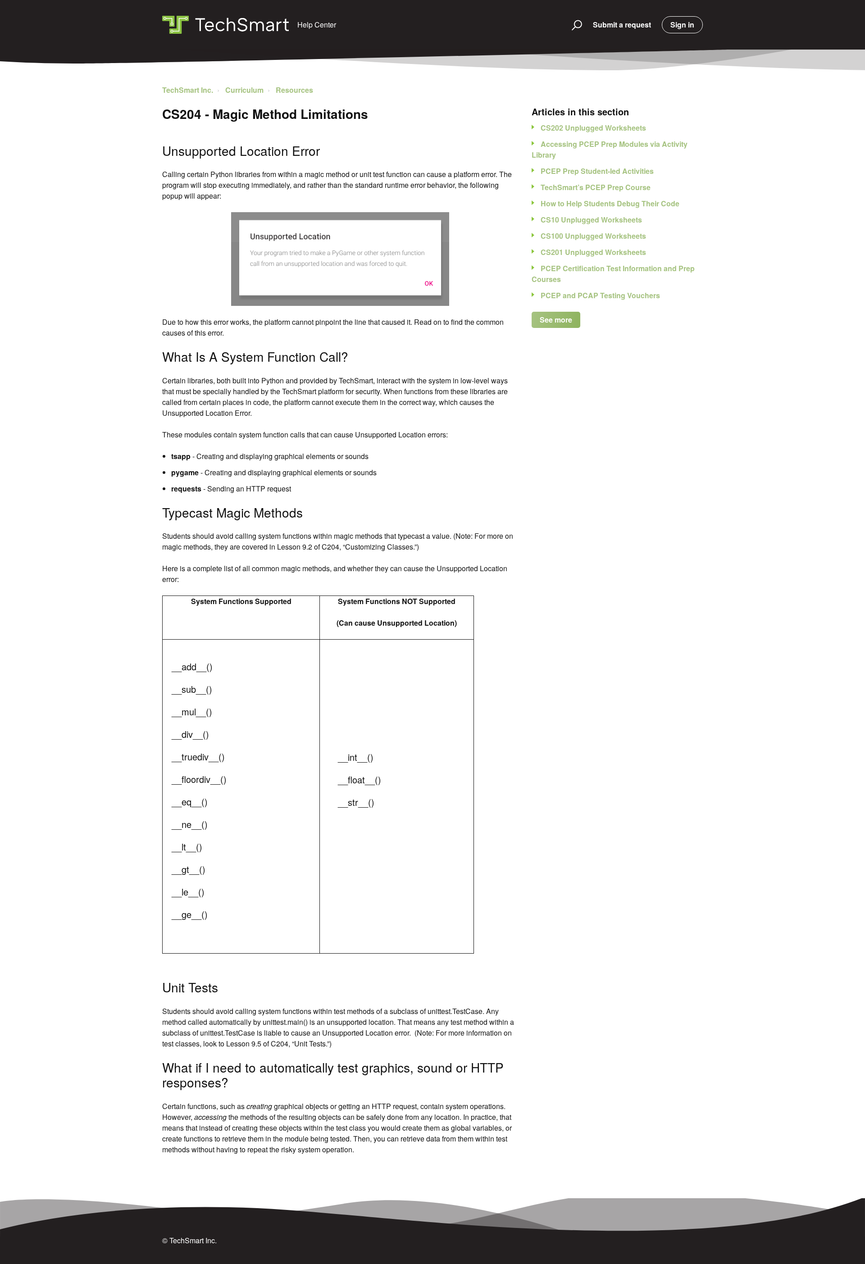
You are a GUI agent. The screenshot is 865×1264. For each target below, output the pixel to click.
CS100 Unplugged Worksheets (593, 236)
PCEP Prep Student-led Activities (597, 171)
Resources (294, 90)
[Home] (225, 25)
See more (556, 319)
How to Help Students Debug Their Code (610, 203)
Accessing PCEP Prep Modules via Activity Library (609, 149)
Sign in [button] (682, 24)
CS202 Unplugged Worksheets (593, 128)
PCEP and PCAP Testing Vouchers (600, 295)
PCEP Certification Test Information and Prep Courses (613, 273)
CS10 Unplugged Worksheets (591, 219)
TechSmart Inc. (187, 90)
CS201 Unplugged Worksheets (593, 252)
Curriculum (244, 90)
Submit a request (622, 24)
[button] (573, 24)
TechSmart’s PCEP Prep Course (596, 187)
